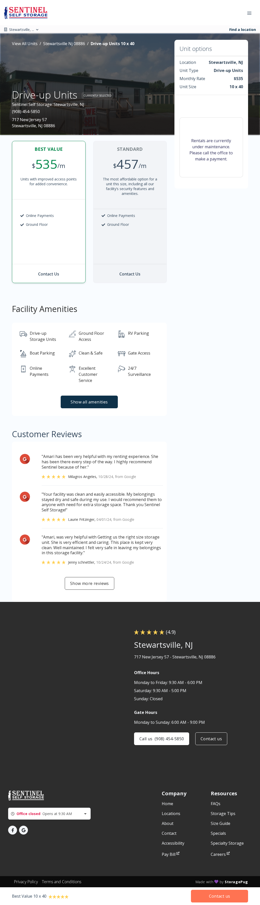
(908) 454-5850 (26, 111)
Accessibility (173, 843)
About (167, 823)
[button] (12, 830)
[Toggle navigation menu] (251, 13)
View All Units (25, 43)
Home (167, 803)
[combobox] (49, 814)
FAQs (215, 803)
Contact (169, 833)
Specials (218, 833)
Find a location (242, 29)
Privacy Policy (26, 881)
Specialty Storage (227, 843)
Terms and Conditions (61, 881)
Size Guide (220, 823)
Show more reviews (89, 583)
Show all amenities (89, 402)
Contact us (211, 739)
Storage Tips (223, 813)
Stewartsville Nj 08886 (64, 43)
